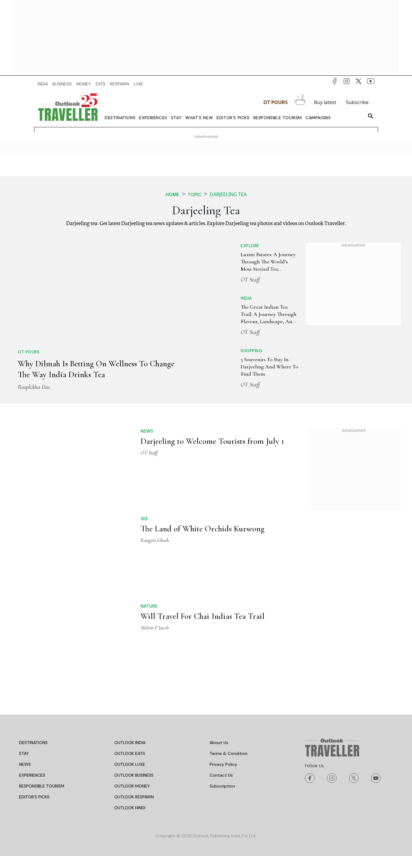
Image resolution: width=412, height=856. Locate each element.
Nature (149, 559)
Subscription (222, 693)
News (147, 431)
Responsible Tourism (277, 117)
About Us (219, 649)
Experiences (153, 117)
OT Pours (275, 102)
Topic (194, 194)
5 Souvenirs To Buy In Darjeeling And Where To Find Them (269, 366)
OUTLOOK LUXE (129, 671)
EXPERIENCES (32, 682)
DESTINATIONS (33, 649)
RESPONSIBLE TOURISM (41, 693)
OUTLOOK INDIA (129, 649)
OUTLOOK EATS (129, 660)
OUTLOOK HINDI (129, 715)
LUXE (138, 84)
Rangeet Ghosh (155, 540)
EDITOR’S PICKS (34, 704)
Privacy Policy (223, 671)
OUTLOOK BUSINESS (134, 682)
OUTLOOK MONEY (132, 693)
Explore (250, 245)
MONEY (83, 84)
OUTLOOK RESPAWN (134, 704)
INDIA (43, 84)
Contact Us (221, 682)
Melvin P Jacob (155, 581)
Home (172, 194)
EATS (101, 84)
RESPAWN (119, 84)
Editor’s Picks (233, 117)
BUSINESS (62, 84)
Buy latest (325, 102)
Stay (176, 117)
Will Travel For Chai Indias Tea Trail (203, 570)
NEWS (25, 671)
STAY (24, 660)
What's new (199, 117)
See (144, 518)
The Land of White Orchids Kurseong (203, 528)
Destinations (120, 117)
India (246, 298)
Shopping (251, 350)
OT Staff (250, 279)
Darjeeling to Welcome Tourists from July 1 (212, 441)
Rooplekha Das (34, 387)
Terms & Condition (229, 660)
